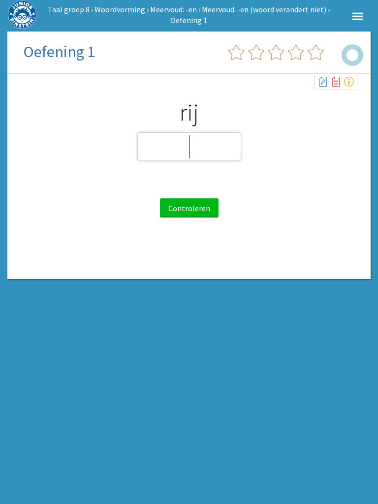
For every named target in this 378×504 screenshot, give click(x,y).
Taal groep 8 (69, 9)
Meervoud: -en (173, 9)
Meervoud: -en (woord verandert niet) (264, 9)
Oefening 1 (188, 20)
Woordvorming (119, 9)
